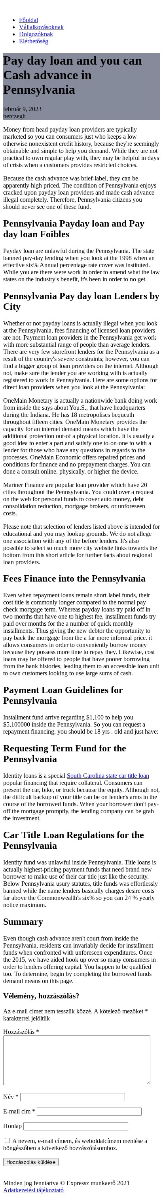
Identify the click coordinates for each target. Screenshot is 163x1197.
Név (11, 1096)
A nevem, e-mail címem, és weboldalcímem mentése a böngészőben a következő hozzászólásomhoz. (75, 1144)
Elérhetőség (33, 41)
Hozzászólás (21, 1031)
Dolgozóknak (36, 34)
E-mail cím (19, 1111)
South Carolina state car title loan (108, 775)
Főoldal (28, 20)
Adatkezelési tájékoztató (33, 1190)
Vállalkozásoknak (41, 27)
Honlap (12, 1126)
